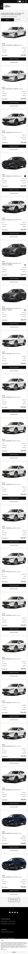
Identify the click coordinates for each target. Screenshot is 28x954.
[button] (26, 1)
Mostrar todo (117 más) (14, 902)
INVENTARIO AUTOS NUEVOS (8, 921)
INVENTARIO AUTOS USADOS (8, 923)
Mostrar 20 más (14, 899)
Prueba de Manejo (14, 58)
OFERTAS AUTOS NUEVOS (7, 932)
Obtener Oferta (14, 62)
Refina (7, 19)
